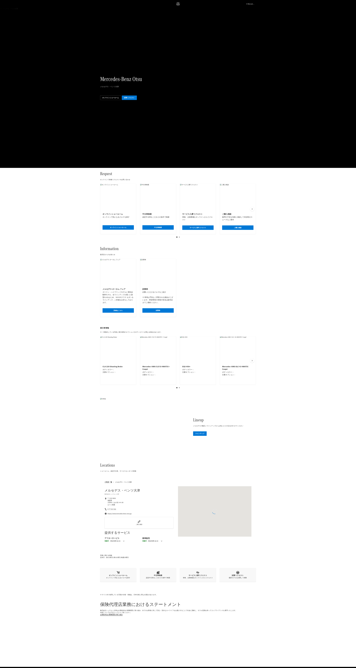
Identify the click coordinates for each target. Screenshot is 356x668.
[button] (139, 522)
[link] (111, 505)
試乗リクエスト (129, 98)
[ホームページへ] (178, 4)
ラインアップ (199, 434)
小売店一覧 (108, 482)
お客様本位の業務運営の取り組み (111, 614)
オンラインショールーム (110, 98)
